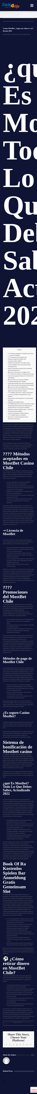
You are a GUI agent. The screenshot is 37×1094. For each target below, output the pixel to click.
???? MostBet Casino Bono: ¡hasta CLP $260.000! (20, 392)
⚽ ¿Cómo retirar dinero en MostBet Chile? (19, 372)
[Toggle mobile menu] (32, 5)
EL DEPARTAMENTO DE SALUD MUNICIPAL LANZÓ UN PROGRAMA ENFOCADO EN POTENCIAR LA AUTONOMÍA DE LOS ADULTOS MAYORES (21, 405)
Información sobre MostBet (15, 411)
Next (31, 19)
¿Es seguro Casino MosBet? (15, 361)
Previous (26, 19)
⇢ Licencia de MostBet (14, 355)
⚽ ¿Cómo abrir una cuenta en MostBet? (18, 379)
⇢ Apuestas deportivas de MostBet (17, 381)
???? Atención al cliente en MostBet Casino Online (21, 374)
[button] (4, 1081)
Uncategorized (26, 1022)
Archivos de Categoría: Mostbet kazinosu (18, 413)
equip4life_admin (8, 1022)
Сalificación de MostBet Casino (16, 402)
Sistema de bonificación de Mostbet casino (19, 363)
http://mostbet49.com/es (23, 524)
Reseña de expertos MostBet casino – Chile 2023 (20, 409)
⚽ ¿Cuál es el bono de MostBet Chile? (18, 387)
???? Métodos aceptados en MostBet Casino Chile (20, 353)
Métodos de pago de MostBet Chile (17, 359)
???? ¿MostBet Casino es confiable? (17, 415)
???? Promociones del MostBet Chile (17, 357)
